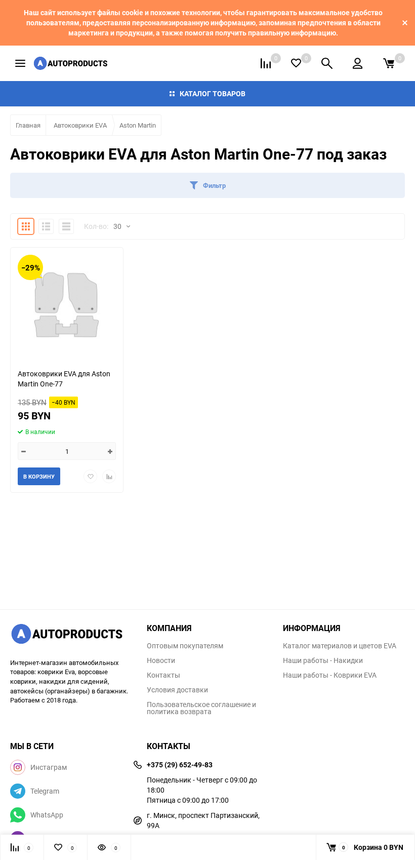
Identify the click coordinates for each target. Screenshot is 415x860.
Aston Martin (137, 125)
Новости (161, 660)
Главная (28, 125)
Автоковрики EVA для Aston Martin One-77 (64, 378)
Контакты (163, 675)
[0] (389, 63)
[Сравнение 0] (266, 63)
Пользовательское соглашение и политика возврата (201, 708)
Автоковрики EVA (80, 125)
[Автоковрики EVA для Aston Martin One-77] (67, 304)
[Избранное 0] (296, 63)
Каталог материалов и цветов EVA (339, 645)
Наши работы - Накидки (323, 660)
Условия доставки (177, 689)
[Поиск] (327, 63)
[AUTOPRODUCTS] (71, 635)
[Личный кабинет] (357, 63)
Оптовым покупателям (185, 645)
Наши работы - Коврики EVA (330, 675)
